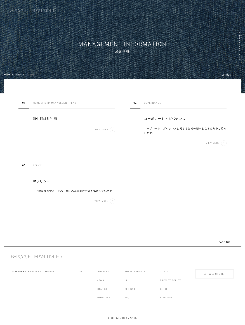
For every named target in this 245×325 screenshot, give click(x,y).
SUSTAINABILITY (135, 271)
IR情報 (18, 74)
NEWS (100, 280)
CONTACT (166, 271)
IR (126, 280)
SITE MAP (166, 297)
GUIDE (164, 289)
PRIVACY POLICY (170, 280)
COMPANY (103, 271)
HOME (7, 74)
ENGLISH (33, 271)
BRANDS (102, 289)
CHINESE (49, 271)
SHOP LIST (103, 297)
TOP (79, 271)
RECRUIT (130, 289)
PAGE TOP (225, 242)
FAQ (127, 297)
